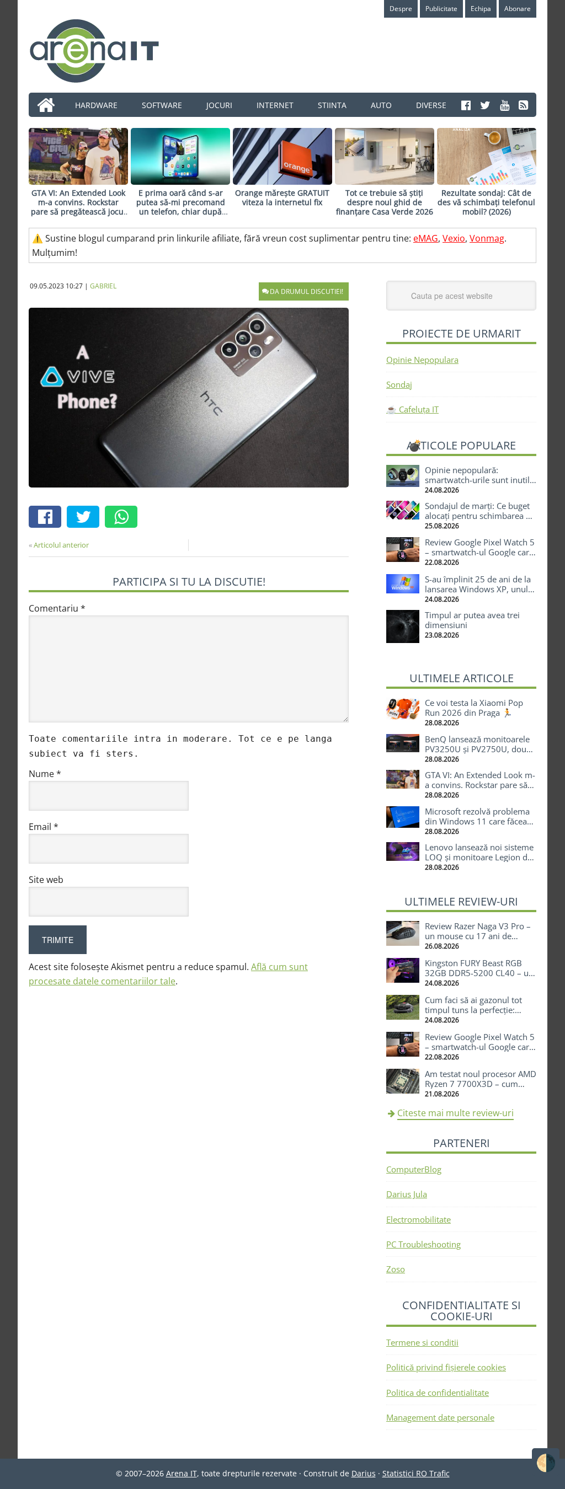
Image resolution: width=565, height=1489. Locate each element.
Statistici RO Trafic (416, 1473)
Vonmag (487, 238)
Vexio (454, 238)
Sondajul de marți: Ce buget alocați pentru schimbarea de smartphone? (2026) (480, 515)
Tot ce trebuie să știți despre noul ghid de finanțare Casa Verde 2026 (384, 202)
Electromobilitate (418, 1219)
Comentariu (57, 608)
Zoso (395, 1268)
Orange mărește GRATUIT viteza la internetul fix (282, 197)
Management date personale (440, 1417)
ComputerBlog (413, 1169)
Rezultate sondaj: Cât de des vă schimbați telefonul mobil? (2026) (486, 202)
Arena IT (103, 51)
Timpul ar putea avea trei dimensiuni (472, 619)
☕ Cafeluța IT (412, 409)
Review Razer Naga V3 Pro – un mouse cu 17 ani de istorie (478, 935)
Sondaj (399, 384)
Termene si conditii (422, 1342)
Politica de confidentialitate (437, 1392)
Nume (45, 774)
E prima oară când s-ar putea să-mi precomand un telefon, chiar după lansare (180, 207)
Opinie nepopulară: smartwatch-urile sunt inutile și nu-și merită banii (479, 479)
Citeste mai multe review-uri (455, 1113)
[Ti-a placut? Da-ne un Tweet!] (86, 518)
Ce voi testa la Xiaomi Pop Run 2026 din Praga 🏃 (474, 707)
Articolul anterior (61, 545)
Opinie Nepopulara (422, 359)
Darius (363, 1473)
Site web (46, 880)
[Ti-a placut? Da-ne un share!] (48, 518)
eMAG (425, 238)
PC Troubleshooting (423, 1244)
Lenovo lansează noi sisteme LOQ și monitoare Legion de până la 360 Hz (479, 857)
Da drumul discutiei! (306, 291)
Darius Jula (406, 1193)
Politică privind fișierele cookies (446, 1367)
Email (43, 827)
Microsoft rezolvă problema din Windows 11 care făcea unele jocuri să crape (477, 821)
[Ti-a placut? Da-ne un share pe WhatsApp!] (124, 518)
